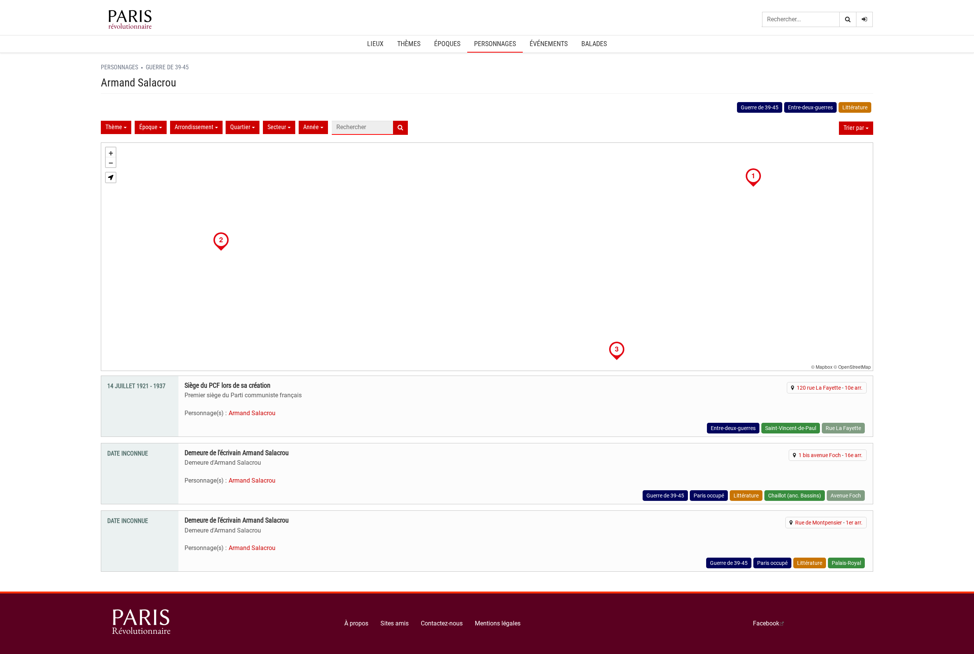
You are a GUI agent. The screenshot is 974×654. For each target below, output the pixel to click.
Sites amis (394, 623)
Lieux (375, 44)
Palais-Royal (846, 563)
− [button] (110, 162)
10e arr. (854, 388)
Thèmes (408, 44)
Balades (594, 44)
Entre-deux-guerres (810, 107)
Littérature (854, 107)
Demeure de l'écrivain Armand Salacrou (237, 453)
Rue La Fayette (843, 428)
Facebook (766, 623)
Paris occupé (709, 495)
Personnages (495, 44)
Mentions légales (497, 623)
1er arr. (854, 523)
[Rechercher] (847, 19)
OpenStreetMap (854, 366)
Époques (447, 44)
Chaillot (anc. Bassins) (794, 495)
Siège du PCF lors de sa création (228, 385)
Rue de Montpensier (818, 523)
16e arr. (854, 455)
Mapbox (824, 366)
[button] (111, 177)
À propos (356, 623)
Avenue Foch (846, 495)
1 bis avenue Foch (820, 455)
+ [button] (110, 152)
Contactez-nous (442, 623)
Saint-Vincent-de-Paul (790, 428)
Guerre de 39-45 (167, 67)
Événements (549, 44)
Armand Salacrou (252, 413)
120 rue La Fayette (819, 388)
